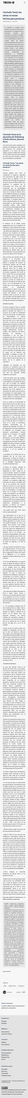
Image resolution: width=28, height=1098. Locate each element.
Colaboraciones (6, 1075)
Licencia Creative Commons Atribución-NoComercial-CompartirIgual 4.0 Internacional (13, 1092)
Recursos (4, 1071)
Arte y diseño (5, 1044)
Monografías (5, 1057)
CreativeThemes (5, 1082)
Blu (5, 986)
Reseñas (4, 1023)
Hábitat (3, 1042)
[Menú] (24, 2)
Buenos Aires (12, 986)
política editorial (15, 965)
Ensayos (4, 1021)
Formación (4, 1073)
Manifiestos (5, 1055)
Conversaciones (6, 1053)
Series (3, 1059)
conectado (18, 1006)
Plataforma (9, 21)
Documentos (5, 1032)
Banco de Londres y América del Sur (14, 63)
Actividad (4, 21)
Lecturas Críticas (6, 1034)
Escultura (21, 986)
